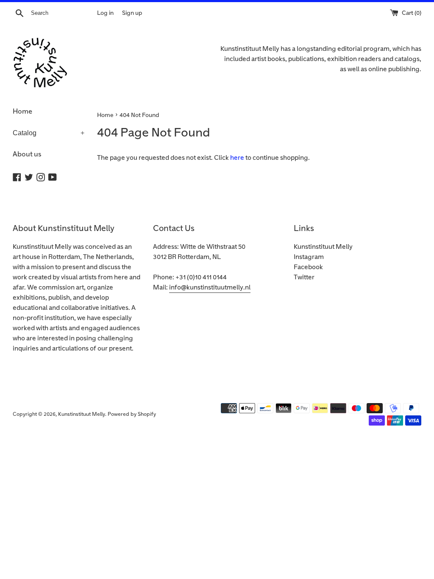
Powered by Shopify (132, 414)
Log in (105, 13)
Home (22, 111)
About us (27, 154)
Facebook (308, 267)
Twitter (304, 277)
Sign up (132, 13)
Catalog (48, 132)
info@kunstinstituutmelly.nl (209, 288)
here (237, 158)
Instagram (309, 257)
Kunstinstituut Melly (323, 247)
